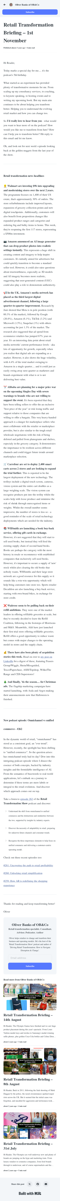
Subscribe (30, 12)
